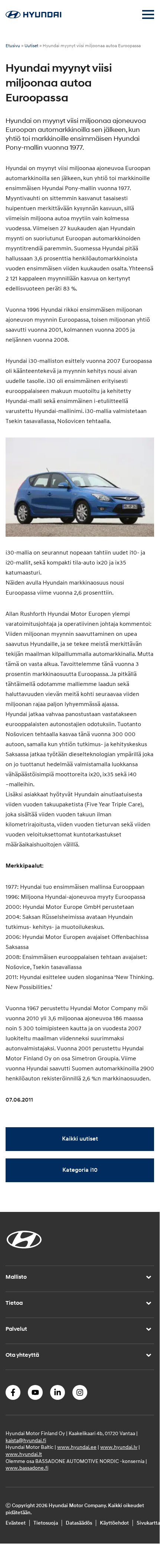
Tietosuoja (45, 1523)
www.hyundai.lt (24, 1454)
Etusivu (13, 46)
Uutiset (31, 46)
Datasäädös (79, 1523)
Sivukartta (148, 1523)
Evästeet (16, 1523)
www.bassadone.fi (27, 1468)
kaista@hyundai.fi (26, 1440)
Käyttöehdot (114, 1523)
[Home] (33, 16)
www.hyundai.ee (77, 1447)
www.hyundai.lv (118, 1447)
